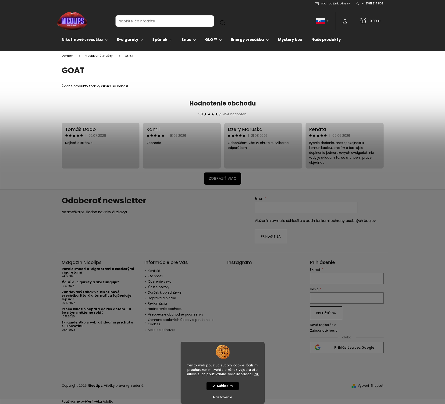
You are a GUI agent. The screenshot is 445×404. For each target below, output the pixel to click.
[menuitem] (84, 39)
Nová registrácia (323, 325)
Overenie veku (159, 281)
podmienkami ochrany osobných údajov (341, 220)
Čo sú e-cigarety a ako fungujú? (90, 282)
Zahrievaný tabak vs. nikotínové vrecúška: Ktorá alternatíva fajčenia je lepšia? (97, 295)
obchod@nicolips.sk (335, 3)
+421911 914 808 (373, 3)
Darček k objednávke (165, 292)
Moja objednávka (161, 329)
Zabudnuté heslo (324, 330)
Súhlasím (225, 386)
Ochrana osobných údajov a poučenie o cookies (181, 322)
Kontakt (154, 270)
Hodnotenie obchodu (222, 103)
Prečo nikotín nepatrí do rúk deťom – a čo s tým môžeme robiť (96, 311)
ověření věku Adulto (97, 401)
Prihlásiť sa (271, 236)
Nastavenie (222, 397)
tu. (256, 374)
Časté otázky (158, 287)
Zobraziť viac (222, 178)
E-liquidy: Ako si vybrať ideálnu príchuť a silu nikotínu (97, 324)
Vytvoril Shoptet (371, 385)
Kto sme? (155, 276)
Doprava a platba (162, 298)
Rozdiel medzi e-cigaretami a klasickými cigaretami (98, 270)
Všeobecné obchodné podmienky (175, 314)
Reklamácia (157, 303)
